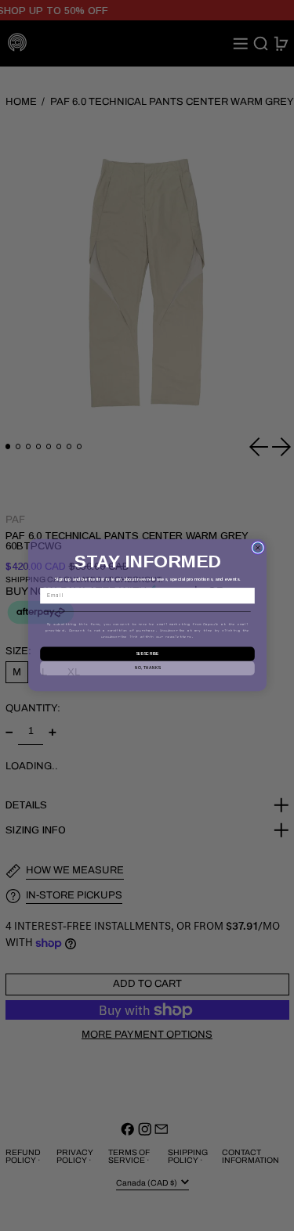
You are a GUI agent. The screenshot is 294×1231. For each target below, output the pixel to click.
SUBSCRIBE (147, 654)
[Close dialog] (257, 548)
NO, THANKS (146, 668)
